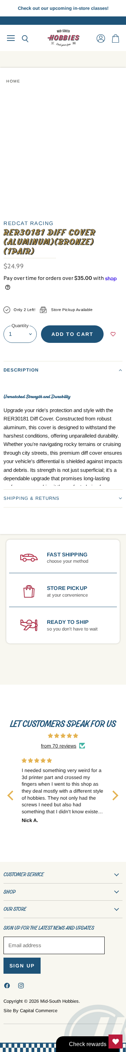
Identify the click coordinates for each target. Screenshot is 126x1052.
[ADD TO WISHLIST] (113, 334)
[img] (63, 735)
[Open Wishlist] (115, 1042)
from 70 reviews (58, 746)
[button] (63, 370)
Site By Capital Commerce (30, 1010)
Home (13, 81)
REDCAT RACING (29, 223)
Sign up (22, 965)
